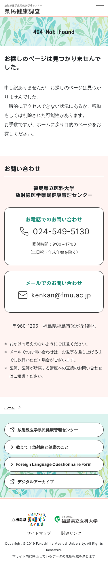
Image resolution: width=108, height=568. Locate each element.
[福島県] (28, 516)
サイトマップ (39, 533)
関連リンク (71, 533)
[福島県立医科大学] (76, 519)
